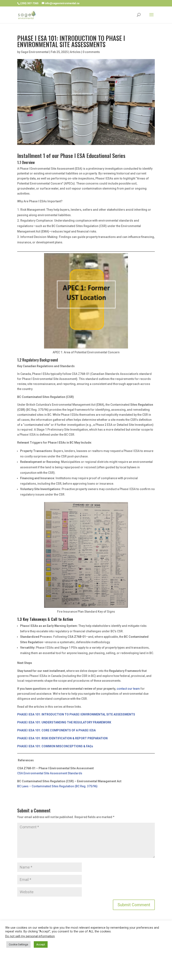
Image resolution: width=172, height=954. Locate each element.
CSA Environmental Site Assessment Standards (49, 773)
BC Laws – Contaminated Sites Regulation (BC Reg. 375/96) (57, 786)
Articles (75, 52)
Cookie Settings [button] (18, 944)
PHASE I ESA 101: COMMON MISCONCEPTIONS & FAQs (55, 746)
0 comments (91, 52)
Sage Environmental (35, 52)
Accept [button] (40, 944)
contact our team (128, 688)
